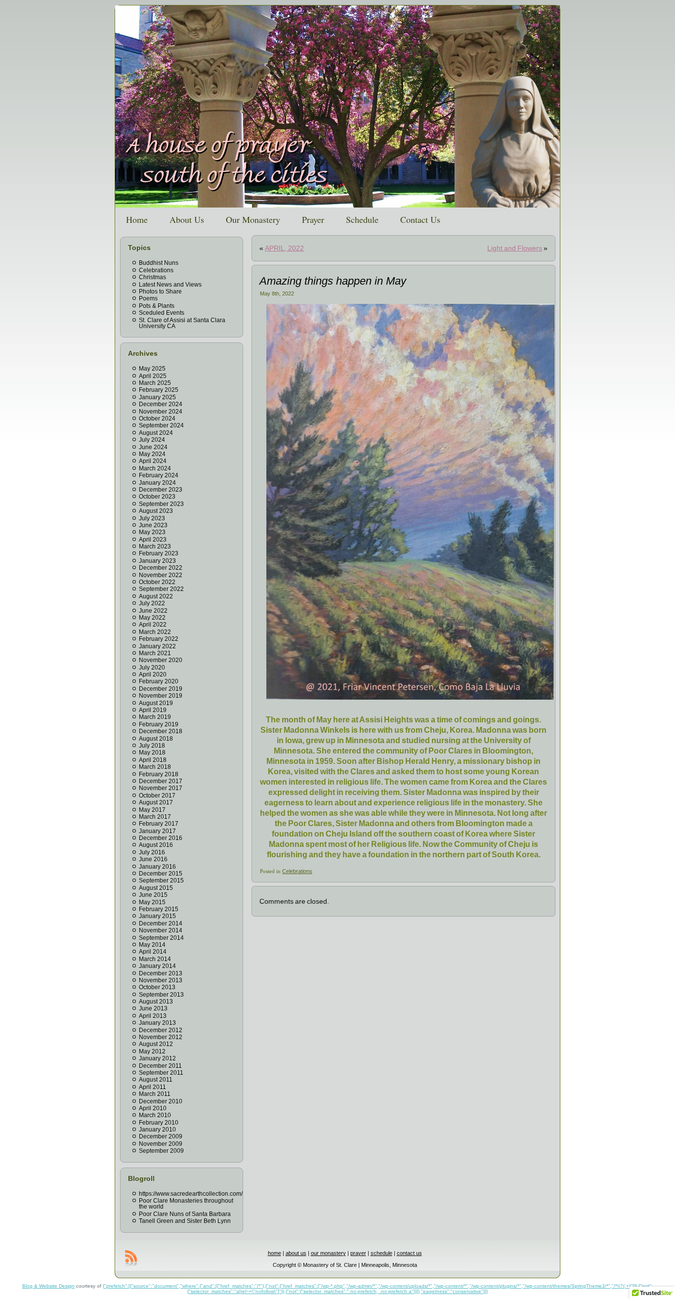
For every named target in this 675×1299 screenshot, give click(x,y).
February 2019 (158, 724)
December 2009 (160, 1136)
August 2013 (156, 1001)
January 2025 (157, 397)
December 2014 (160, 923)
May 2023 (152, 532)
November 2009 (160, 1143)
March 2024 (155, 468)
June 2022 (153, 610)
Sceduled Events (161, 312)
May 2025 (152, 368)
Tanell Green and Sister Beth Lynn (185, 1220)
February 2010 (158, 1122)
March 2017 (155, 816)
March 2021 (155, 653)
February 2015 (158, 909)
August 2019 (156, 703)
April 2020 (153, 674)
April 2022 (153, 624)
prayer (358, 1253)
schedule (381, 1253)
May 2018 (152, 752)
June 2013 (153, 1008)
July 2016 (152, 852)
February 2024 (158, 475)
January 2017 (157, 831)
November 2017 (160, 788)
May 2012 (152, 1051)
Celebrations (156, 270)
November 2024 (160, 411)
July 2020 (152, 667)
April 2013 (153, 1015)
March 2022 (155, 632)
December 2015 (160, 873)
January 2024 (157, 482)
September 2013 (161, 994)
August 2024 (156, 432)
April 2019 (153, 710)
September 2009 (161, 1150)
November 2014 (160, 930)
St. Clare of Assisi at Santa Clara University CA (182, 323)
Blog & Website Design (48, 1286)
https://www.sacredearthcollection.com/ (191, 1193)
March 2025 (155, 382)
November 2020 (160, 660)
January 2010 (157, 1129)
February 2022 (158, 638)
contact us (409, 1253)
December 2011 (160, 1065)
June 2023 (153, 525)
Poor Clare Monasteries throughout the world (186, 1203)
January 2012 (157, 1058)
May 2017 (152, 809)
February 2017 (158, 823)
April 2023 (153, 539)
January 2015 (157, 916)
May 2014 (152, 944)
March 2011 (154, 1093)
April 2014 (153, 951)
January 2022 (157, 646)
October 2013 (157, 987)
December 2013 (160, 973)
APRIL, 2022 (284, 248)
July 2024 (152, 439)
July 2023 (152, 518)
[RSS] (131, 1258)
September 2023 (161, 504)
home (274, 1253)
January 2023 (157, 560)
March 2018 (155, 766)
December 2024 (160, 404)
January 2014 (157, 966)
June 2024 (153, 447)
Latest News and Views (170, 284)
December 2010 (160, 1101)
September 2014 (161, 937)
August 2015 (156, 887)
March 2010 (155, 1115)
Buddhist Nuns (158, 262)
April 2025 (153, 376)
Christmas (152, 277)
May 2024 (152, 454)
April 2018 (153, 759)
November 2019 (160, 695)
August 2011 (155, 1079)
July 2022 (152, 603)
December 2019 (160, 688)
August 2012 (156, 1044)
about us (296, 1253)
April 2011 (152, 1087)
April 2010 (153, 1108)
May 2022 (152, 617)
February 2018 (158, 774)
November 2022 (160, 575)
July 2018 (152, 745)
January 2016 (157, 866)
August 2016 (156, 844)
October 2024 (157, 418)
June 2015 (153, 894)
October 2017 (157, 795)
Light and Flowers (514, 248)
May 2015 (152, 902)
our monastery (328, 1253)
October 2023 (157, 496)
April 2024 (153, 461)
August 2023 (156, 510)
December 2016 (160, 838)
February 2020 (158, 681)
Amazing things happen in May (332, 281)
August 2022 (156, 596)
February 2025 (158, 389)
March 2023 (155, 546)
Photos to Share (160, 291)
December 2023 (160, 489)
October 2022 (157, 582)
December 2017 (160, 781)
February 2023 (158, 553)
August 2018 (156, 738)
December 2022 (160, 567)
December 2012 (160, 1030)
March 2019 (155, 716)
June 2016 (153, 859)
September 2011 (161, 1072)
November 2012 (160, 1037)
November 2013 (160, 980)
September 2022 (161, 589)
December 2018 (160, 731)
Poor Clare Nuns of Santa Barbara (185, 1214)
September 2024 (161, 425)
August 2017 (156, 802)
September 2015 (161, 880)
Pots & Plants (156, 305)
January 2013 (157, 1022)
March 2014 (155, 959)
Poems (148, 298)
